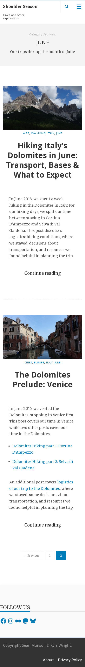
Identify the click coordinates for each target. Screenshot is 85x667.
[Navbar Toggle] (79, 6)
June (59, 133)
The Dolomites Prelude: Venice (43, 379)
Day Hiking (38, 133)
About (48, 659)
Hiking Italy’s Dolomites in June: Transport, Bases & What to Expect (42, 160)
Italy (51, 133)
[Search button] (66, 6)
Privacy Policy (70, 659)
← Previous (31, 555)
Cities (28, 362)
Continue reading (42, 273)
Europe (39, 362)
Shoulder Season (17, 6)
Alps (26, 133)
